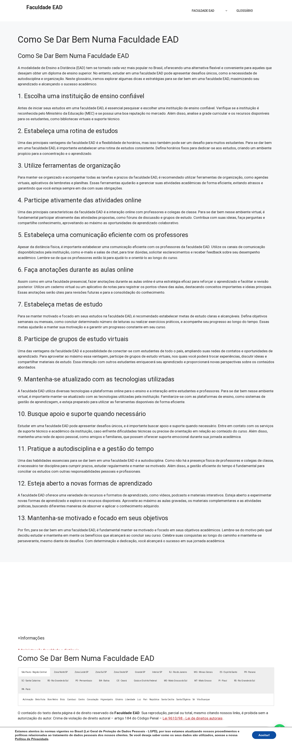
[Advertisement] (146, 603)
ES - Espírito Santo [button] (228, 672)
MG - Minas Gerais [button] (203, 672)
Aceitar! (264, 735)
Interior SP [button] (157, 672)
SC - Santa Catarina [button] (31, 680)
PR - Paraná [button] (249, 672)
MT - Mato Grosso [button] (202, 680)
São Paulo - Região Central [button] (34, 672)
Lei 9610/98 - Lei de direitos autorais (193, 718)
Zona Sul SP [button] (101, 672)
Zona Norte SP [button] (61, 672)
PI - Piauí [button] (222, 680)
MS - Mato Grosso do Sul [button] (175, 680)
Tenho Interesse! (263, 7)
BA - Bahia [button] (104, 680)
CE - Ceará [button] (122, 680)
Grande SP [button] (140, 672)
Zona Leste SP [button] (81, 672)
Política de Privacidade (31, 739)
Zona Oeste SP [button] (121, 672)
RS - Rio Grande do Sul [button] (57, 680)
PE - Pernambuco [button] (83, 680)
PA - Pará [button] (26, 689)
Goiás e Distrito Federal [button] (145, 680)
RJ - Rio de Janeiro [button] (178, 672)
